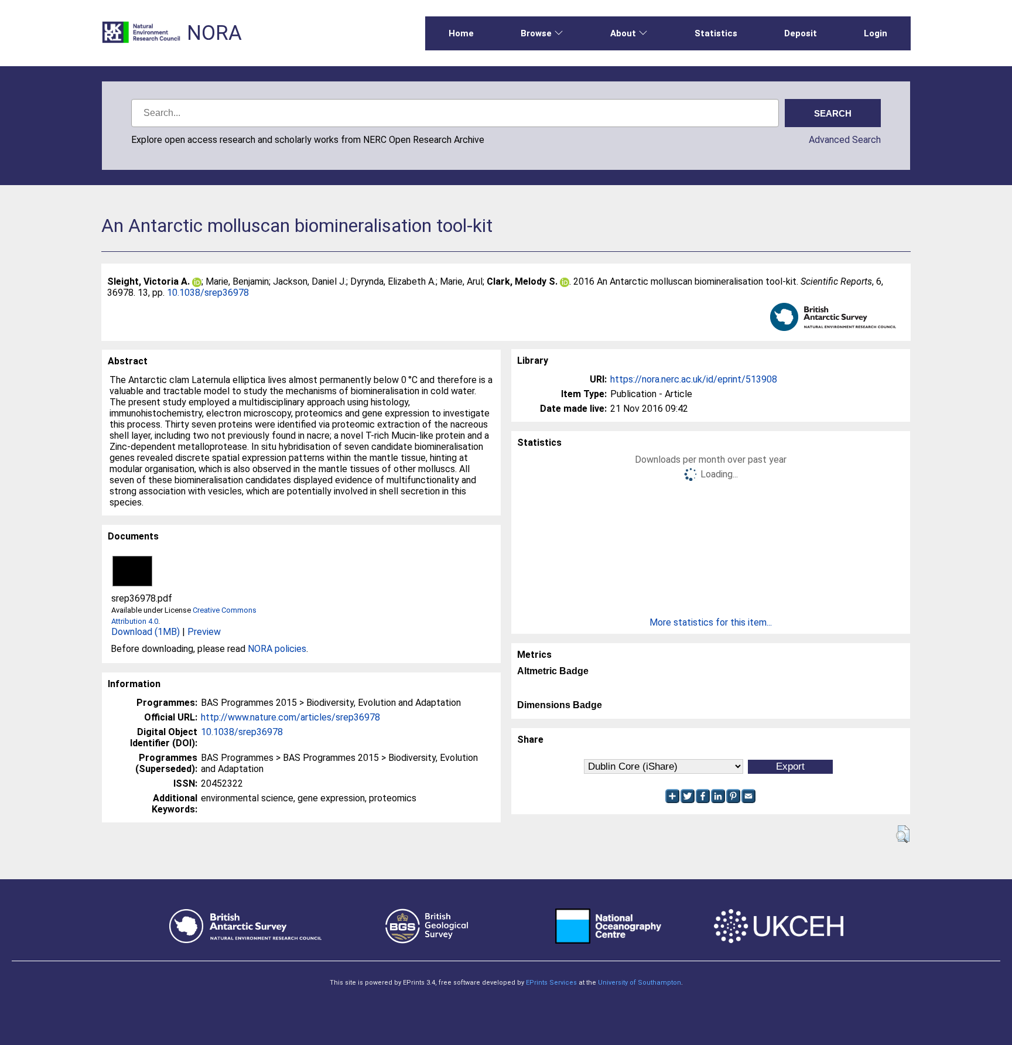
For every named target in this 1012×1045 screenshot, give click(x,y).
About (623, 33)
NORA (214, 33)
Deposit (800, 33)
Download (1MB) (145, 631)
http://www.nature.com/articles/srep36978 (290, 717)
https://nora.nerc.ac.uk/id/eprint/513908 (693, 379)
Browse (536, 33)
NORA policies (277, 648)
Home (461, 33)
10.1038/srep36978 (208, 292)
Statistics (716, 33)
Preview (204, 631)
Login (875, 33)
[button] (903, 834)
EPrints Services (551, 982)
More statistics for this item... (710, 622)
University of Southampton (639, 982)
